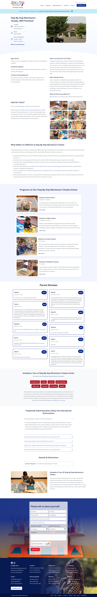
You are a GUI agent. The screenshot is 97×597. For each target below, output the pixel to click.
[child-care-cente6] (77, 124)
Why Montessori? (57, 5)
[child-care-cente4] (77, 115)
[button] (48, 419)
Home (52, 595)
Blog (74, 595)
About (42, 5)
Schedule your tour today (59, 484)
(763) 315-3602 (55, 572)
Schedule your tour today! (58, 400)
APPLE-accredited (37, 156)
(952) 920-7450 (37, 583)
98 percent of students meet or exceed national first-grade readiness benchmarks (52, 166)
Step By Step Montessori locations (53, 376)
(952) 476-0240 (74, 583)
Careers (73, 5)
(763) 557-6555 (55, 583)
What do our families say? (17, 44)
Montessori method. (66, 422)
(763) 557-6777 (82, 2)
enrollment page (19, 106)
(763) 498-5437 (37, 572)
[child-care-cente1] (59, 105)
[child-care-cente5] (59, 124)
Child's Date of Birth (36, 526)
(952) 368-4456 (17, 34)
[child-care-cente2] (77, 105)
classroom (18, 162)
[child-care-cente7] (59, 134)
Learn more (42, 210)
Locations (66, 5)
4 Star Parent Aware (53, 156)
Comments (33, 532)
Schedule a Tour (81, 5)
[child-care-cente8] (77, 134)
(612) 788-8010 (74, 572)
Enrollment (65, 595)
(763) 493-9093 (18, 572)
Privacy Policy (83, 595)
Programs (48, 5)
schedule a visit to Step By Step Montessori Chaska (32, 110)
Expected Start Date (54, 526)
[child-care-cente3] (59, 115)
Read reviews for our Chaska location (59, 96)
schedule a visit (29, 106)
